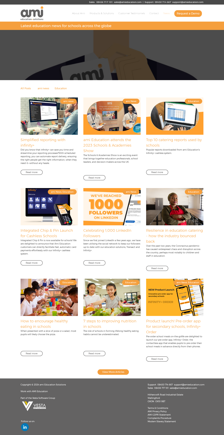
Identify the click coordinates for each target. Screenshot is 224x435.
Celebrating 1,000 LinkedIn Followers (107, 233)
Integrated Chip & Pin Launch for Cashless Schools (47, 233)
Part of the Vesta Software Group (38, 398)
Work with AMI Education (34, 391)
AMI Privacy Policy (157, 411)
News (166, 13)
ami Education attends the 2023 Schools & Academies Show (107, 145)
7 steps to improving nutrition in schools (109, 324)
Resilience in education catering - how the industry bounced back (174, 236)
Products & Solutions (102, 13)
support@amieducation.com (187, 2)
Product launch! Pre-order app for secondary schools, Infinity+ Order (173, 326)
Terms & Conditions (158, 408)
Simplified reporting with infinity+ (43, 142)
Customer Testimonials (131, 13)
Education (61, 88)
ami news (43, 88)
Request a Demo (188, 13)
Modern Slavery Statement (162, 421)
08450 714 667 (163, 2)
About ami (78, 13)
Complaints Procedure (159, 418)
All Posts (26, 88)
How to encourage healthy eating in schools (44, 324)
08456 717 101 (104, 2)
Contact (154, 13)
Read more (31, 172)
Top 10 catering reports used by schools (174, 142)
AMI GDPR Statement (159, 414)
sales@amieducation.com (128, 2)
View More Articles (113, 372)
